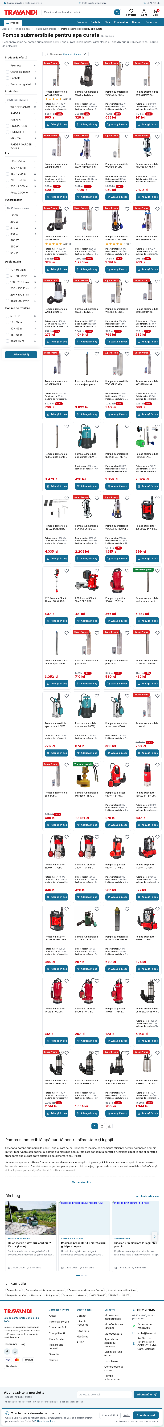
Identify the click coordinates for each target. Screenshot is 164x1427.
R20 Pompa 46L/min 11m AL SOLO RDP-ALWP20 (56, 600)
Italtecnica (81, 1295)
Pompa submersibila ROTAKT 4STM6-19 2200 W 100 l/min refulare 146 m (116, 455)
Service (53, 1360)
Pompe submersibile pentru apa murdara (45, 1290)
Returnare (83, 1330)
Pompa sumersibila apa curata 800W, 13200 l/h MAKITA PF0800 (85, 725)
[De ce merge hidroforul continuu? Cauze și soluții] (30, 1218)
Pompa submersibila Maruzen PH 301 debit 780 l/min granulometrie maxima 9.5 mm (86, 794)
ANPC (80, 1342)
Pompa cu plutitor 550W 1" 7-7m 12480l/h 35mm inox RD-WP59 (147, 938)
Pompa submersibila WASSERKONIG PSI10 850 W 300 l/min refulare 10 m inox (147, 238)
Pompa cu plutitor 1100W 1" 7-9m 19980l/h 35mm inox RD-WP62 (147, 866)
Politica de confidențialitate (45, 1402)
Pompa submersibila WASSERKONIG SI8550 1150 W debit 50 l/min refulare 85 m (147, 383)
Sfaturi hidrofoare (19, 1238)
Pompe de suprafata (16, 1295)
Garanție (54, 1354)
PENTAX (114, 1295)
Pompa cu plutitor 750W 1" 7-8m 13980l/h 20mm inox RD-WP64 (86, 866)
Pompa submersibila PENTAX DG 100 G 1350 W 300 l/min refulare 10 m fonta (147, 166)
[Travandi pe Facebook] (7, 1351)
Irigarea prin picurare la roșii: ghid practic (135, 1244)
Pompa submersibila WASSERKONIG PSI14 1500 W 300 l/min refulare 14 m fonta (116, 527)
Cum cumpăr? (57, 1327)
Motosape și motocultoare (112, 1317)
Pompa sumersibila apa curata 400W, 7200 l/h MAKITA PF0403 (116, 725)
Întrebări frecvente (82, 1323)
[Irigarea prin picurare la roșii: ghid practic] (137, 1218)
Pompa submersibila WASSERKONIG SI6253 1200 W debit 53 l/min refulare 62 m (56, 166)
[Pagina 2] (82, 1275)
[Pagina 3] (86, 1275)
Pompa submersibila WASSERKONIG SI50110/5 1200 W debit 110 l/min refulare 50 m (116, 383)
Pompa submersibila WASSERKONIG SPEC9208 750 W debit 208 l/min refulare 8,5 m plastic (86, 93)
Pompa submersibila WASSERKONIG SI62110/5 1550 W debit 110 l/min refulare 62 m (86, 311)
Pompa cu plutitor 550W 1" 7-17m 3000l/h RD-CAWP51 (86, 1010)
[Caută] (117, 12)
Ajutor (52, 1315)
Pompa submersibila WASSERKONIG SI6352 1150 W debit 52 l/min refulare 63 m (116, 93)
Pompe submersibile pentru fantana (86, 1290)
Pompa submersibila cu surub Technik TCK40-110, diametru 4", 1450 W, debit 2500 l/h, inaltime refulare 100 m (147, 662)
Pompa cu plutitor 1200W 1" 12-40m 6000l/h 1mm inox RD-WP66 (145, 794)
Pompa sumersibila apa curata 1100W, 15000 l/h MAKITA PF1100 (55, 725)
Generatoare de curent (113, 1368)
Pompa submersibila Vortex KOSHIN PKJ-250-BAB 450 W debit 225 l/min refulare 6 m (86, 1082)
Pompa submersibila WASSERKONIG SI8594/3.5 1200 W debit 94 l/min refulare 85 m (56, 93)
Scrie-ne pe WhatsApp (144, 1326)
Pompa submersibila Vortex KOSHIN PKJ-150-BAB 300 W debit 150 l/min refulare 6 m (117, 1082)
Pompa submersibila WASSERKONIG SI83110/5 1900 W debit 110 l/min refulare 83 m (86, 238)
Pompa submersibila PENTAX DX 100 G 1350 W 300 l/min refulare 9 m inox (86, 527)
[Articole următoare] (154, 1236)
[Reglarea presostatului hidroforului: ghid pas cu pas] (84, 1218)
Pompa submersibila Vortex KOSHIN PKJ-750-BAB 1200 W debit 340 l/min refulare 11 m (56, 1082)
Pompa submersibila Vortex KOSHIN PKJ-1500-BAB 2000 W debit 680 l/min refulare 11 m (147, 1010)
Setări (126, 1415)
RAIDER (126, 1295)
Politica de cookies (44, 1421)
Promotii (82, 22)
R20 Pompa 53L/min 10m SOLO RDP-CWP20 (86, 600)
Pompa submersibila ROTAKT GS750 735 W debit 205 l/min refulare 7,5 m (86, 938)
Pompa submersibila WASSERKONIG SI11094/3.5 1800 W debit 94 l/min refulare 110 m (116, 166)
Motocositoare (113, 1333)
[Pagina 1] (78, 1275)
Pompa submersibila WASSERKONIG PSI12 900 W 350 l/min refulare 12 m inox (86, 166)
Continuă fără (110, 1415)
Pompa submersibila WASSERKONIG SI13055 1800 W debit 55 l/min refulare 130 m (116, 311)
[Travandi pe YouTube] (15, 1351)
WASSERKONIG (98, 1295)
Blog (107, 22)
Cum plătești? (57, 1333)
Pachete (96, 22)
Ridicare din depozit (56, 1346)
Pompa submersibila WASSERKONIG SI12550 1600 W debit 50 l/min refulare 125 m (56, 383)
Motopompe (52, 1295)
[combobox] (81, 12)
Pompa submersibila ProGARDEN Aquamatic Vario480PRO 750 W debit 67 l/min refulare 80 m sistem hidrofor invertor (147, 455)
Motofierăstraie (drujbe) (113, 1326)
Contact (136, 22)
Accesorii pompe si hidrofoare (122, 1290)
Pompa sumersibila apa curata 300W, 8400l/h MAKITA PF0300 (85, 455)
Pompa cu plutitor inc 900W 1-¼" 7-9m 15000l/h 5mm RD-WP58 (56, 938)
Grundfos (67, 1295)
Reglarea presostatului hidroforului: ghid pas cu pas (83, 1244)
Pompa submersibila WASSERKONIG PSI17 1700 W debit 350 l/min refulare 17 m (116, 238)
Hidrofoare (36, 1295)
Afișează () (21, 354)
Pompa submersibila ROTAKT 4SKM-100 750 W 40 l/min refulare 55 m (116, 938)
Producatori (121, 22)
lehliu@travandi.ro (148, 1333)
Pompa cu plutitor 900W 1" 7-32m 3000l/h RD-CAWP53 (116, 600)
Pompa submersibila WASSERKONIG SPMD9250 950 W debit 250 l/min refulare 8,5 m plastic (56, 238)
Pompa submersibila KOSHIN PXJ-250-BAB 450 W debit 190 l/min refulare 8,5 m (147, 1082)
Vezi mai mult (80, 1182)
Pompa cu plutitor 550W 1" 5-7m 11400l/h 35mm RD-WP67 (116, 794)
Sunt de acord (146, 1415)
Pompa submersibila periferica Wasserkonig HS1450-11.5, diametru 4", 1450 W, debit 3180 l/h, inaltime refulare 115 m (86, 662)
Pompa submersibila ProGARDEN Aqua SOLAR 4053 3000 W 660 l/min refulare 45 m (56, 527)
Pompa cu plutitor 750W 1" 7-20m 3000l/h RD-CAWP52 (56, 1010)
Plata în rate (56, 1339)
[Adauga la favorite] (66, 64)
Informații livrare (59, 1321)
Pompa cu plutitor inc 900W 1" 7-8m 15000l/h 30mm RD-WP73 (146, 527)
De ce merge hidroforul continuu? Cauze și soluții (29, 1244)
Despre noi (152, 22)
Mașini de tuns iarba (113, 1353)
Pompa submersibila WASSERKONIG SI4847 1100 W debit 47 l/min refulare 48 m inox (147, 311)
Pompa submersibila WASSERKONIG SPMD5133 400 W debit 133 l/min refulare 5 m (56, 311)
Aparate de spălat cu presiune (111, 1343)
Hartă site (82, 1336)
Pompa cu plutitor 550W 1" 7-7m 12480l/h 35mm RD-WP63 (116, 866)
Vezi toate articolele (147, 1196)
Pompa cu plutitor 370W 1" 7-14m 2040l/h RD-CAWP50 (116, 1010)
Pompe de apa (22, 28)
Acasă (5, 28)
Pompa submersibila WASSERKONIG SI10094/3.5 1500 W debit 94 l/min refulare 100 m (147, 93)
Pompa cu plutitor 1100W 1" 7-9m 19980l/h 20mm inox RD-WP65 (56, 866)
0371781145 (146, 1310)
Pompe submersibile (45, 28)
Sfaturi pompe (122, 1238)
